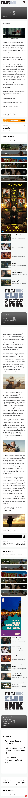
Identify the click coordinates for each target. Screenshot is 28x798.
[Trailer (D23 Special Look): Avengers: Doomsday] (6, 273)
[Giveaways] (14, 159)
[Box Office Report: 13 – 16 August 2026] (6, 282)
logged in (11, 140)
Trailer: (17, 234)
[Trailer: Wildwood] (6, 255)
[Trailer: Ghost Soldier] (6, 237)
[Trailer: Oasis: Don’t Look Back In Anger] (6, 264)
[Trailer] (14, 178)
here (15, 508)
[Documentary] (14, 147)
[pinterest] (14, 114)
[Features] (14, 153)
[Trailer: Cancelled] (6, 246)
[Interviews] (14, 165)
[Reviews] (14, 172)
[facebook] (8, 114)
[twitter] (11, 114)
